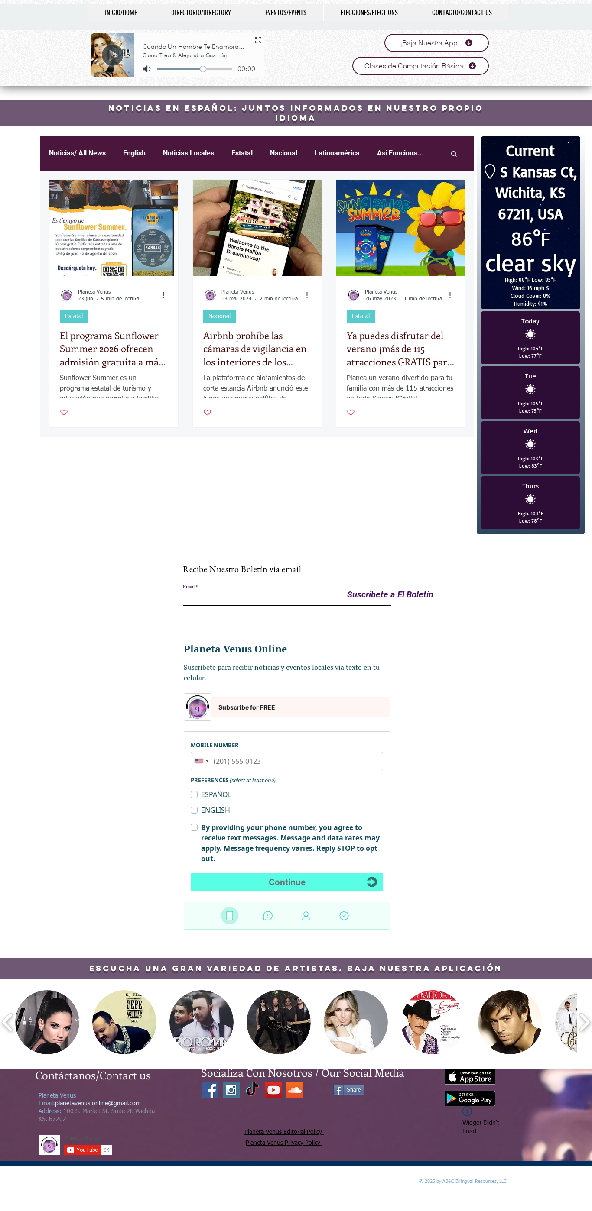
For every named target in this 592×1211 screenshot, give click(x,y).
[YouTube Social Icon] (273, 1090)
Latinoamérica (337, 153)
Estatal (242, 153)
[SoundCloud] (294, 1090)
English (134, 153)
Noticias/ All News (77, 153)
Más (383, 153)
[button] (47, 1022)
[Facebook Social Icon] (210, 1090)
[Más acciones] (166, 295)
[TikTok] (252, 1090)
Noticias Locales (188, 153)
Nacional (283, 153)
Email (189, 586)
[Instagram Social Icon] (231, 1090)
